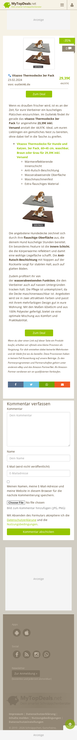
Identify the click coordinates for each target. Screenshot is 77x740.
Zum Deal (39, 94)
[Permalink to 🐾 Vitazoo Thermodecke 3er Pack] (39, 53)
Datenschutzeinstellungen (26, 722)
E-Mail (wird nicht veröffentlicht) (28, 466)
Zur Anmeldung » (25, 673)
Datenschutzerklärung (21, 520)
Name (11, 451)
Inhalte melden (19, 718)
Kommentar (15, 409)
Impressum (16, 714)
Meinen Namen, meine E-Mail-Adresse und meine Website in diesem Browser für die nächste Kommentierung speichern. (35, 490)
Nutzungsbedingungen (22, 524)
